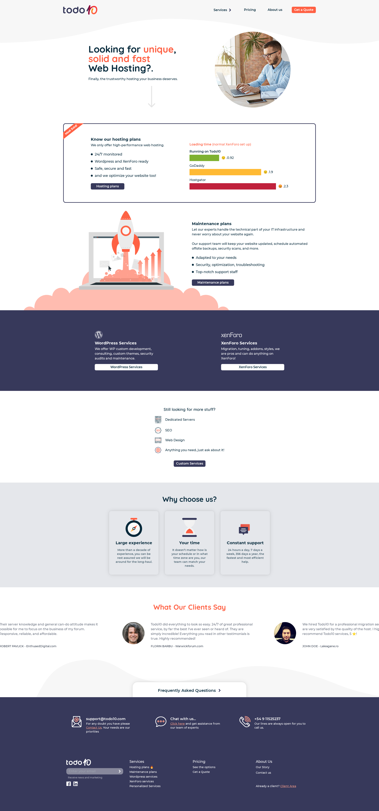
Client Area (288, 786)
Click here (177, 723)
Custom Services (189, 463)
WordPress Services (126, 367)
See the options (204, 767)
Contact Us (94, 727)
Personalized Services (144, 786)
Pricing (250, 10)
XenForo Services (253, 367)
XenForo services (141, 781)
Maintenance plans (213, 282)
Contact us (263, 772)
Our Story (262, 767)
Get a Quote (303, 10)
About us (275, 10)
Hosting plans (107, 186)
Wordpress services (143, 776)
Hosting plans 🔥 (141, 767)
